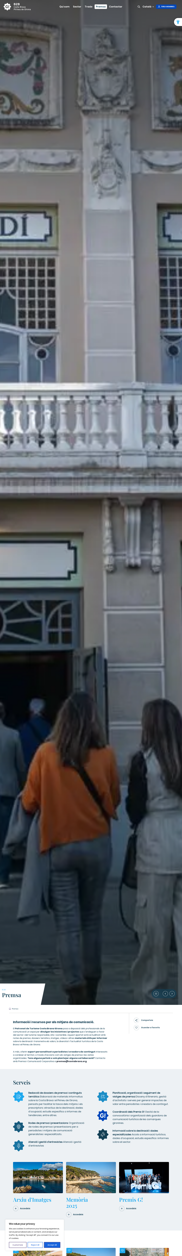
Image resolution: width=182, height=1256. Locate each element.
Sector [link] (77, 6)
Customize (18, 1245)
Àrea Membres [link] (167, 6)
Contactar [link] (115, 6)
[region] (34, 1235)
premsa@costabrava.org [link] (71, 1061)
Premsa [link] (101, 6)
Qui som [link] (64, 6)
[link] (178, 22)
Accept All (52, 1245)
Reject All (35, 1245)
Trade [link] (88, 6)
